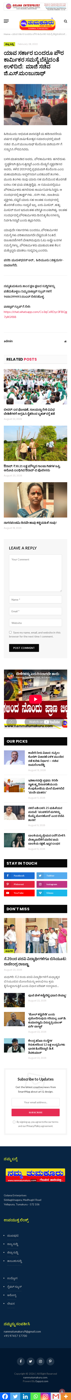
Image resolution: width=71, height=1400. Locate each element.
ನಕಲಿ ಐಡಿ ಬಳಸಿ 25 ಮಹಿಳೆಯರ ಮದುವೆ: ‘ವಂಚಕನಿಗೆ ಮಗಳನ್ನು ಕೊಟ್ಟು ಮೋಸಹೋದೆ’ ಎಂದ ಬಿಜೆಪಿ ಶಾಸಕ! (46, 814)
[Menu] (6, 21)
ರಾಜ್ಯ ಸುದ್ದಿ (12, 1244)
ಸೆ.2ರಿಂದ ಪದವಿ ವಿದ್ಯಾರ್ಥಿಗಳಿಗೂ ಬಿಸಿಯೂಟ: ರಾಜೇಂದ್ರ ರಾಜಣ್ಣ (35, 961)
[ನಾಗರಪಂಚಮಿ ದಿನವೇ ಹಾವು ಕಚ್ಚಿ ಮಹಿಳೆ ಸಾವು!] (35, 500)
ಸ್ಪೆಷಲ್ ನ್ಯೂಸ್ (14, 1286)
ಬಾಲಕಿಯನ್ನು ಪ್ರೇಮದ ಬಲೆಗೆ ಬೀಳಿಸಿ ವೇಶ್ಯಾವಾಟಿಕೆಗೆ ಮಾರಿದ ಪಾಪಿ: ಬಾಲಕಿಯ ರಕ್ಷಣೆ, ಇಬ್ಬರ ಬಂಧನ (46, 839)
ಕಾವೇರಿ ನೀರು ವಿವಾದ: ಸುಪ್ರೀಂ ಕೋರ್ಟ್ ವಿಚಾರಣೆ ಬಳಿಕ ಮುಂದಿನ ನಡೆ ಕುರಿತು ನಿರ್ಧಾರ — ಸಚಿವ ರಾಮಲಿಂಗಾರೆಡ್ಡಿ (46, 758)
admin (8, 341)
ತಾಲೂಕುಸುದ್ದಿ (14, 1260)
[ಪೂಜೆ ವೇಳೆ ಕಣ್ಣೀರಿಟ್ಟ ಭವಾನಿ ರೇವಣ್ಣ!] (14, 1000)
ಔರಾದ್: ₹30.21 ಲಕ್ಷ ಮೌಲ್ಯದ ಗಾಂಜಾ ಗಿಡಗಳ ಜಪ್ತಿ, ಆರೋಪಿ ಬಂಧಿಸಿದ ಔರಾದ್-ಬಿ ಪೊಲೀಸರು (32, 468)
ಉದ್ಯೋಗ (12, 1278)
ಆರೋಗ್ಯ (11, 1295)
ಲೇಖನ (11, 1303)
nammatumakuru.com (35, 1377)
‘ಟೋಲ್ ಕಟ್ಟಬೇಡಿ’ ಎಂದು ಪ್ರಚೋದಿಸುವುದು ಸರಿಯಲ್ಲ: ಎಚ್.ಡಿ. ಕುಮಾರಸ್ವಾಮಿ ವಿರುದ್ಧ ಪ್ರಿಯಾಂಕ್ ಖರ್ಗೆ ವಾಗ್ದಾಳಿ (47, 1020)
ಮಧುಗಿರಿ (9, 951)
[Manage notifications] (62, 1392)
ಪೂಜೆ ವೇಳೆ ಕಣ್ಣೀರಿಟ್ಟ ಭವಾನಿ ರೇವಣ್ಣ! (47, 995)
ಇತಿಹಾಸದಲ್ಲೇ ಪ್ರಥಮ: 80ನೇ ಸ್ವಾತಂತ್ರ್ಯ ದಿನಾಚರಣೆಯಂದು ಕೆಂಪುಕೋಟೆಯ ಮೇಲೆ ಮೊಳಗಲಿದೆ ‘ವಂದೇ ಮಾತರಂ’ (46, 786)
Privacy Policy (34, 1126)
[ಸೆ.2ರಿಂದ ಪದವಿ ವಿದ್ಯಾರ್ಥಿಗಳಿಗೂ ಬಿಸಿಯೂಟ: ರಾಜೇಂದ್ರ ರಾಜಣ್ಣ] (35, 935)
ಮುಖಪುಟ (13, 1235)
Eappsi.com (42, 1381)
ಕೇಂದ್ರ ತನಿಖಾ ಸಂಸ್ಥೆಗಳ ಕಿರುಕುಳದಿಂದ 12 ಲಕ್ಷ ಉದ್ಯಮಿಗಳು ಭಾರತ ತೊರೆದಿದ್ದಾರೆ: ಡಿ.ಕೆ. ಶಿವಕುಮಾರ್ (46, 1046)
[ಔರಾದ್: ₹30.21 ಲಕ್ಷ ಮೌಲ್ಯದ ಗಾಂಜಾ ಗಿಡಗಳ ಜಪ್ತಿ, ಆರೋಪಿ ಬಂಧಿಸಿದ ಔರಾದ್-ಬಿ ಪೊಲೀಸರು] (35, 443)
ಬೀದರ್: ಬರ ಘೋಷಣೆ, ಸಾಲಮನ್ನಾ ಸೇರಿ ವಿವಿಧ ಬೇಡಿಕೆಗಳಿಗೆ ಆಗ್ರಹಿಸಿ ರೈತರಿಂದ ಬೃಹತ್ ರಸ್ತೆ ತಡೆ (29, 411)
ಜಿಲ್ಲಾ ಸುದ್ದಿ (9, 44)
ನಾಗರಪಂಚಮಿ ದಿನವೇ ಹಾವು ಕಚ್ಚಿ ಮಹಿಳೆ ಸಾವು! (30, 522)
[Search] (65, 21)
